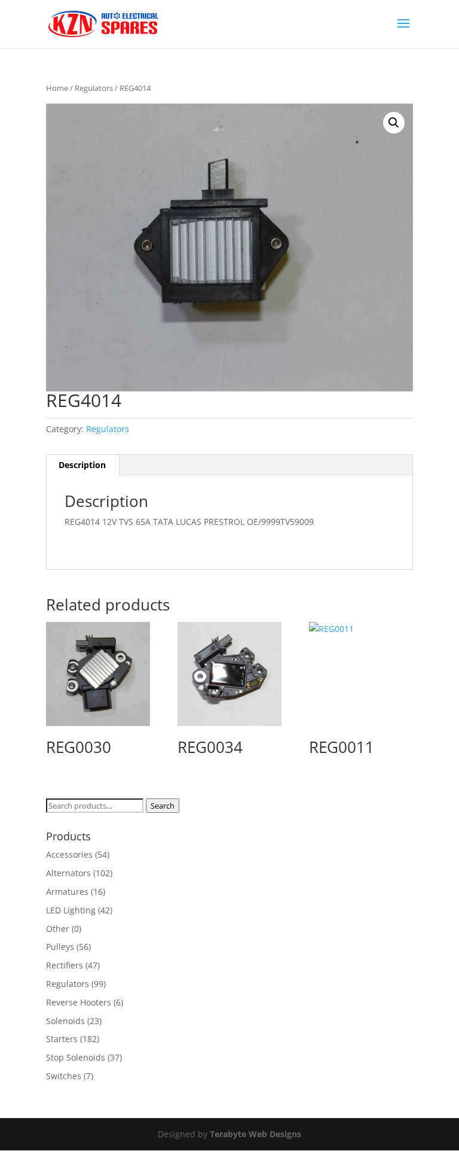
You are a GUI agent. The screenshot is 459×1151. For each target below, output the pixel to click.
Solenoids (65, 1021)
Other (57, 928)
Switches (63, 1076)
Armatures (67, 891)
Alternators (68, 873)
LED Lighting (71, 910)
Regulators (94, 88)
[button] (394, 122)
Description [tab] (82, 464)
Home (57, 88)
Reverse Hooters (78, 1002)
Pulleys (60, 946)
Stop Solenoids (75, 1057)
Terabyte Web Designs (255, 1134)
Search (163, 805)
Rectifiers (64, 965)
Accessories (69, 854)
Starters (62, 1038)
